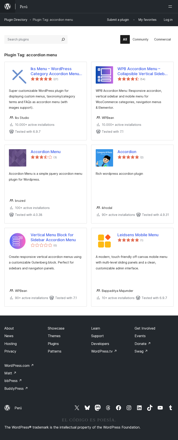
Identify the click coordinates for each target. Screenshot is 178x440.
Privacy (10, 351)
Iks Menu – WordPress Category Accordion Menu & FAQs (55, 71)
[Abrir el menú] (171, 6)
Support (97, 336)
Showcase (56, 328)
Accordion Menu (46, 151)
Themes (54, 336)
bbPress (13, 381)
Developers (100, 343)
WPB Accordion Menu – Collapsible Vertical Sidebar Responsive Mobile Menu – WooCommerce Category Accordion (142, 71)
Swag (141, 351)
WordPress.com (19, 365)
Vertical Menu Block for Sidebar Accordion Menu (53, 237)
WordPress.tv (104, 351)
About (9, 328)
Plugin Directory (15, 19)
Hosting (10, 343)
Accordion (126, 151)
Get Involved (145, 328)
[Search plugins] (63, 39)
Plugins (53, 343)
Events (140, 336)
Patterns (54, 351)
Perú (18, 408)
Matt (10, 373)
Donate (143, 343)
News (8, 336)
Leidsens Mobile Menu (137, 235)
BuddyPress (16, 388)
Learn (95, 328)
